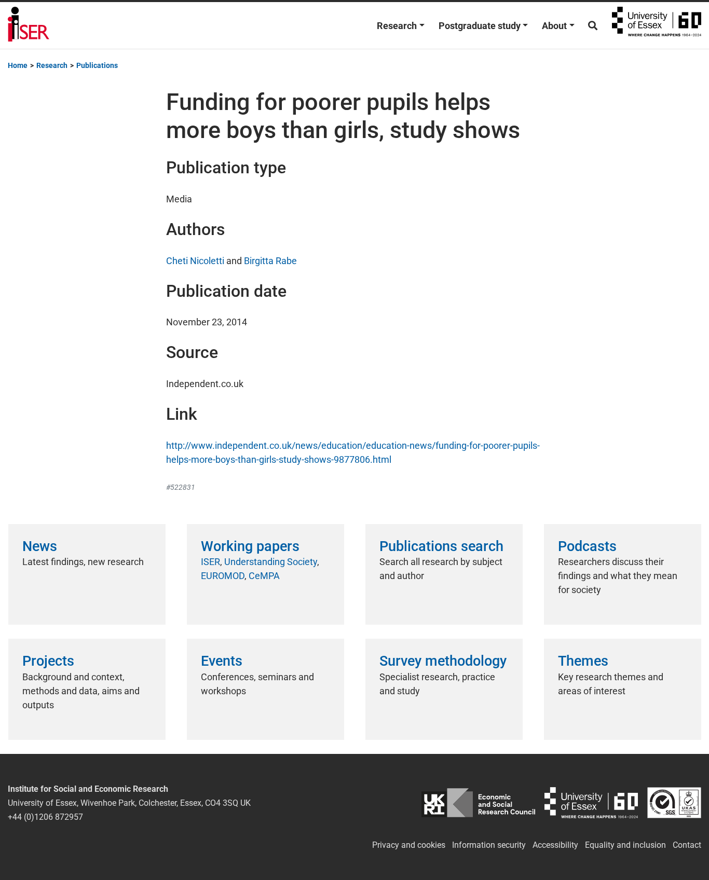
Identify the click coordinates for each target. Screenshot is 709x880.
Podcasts (587, 546)
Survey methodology (443, 661)
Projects (48, 661)
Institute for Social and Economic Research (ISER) (28, 25)
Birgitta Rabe (270, 260)
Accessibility (555, 845)
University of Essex (656, 25)
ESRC (478, 802)
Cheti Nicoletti (195, 260)
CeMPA (264, 575)
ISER (210, 561)
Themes (583, 661)
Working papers (250, 546)
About (554, 25)
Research (397, 25)
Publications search (441, 546)
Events (221, 661)
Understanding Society (270, 561)
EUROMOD (222, 575)
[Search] (593, 25)
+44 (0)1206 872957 (45, 817)
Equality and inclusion (625, 845)
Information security (489, 845)
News (39, 546)
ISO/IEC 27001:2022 (674, 802)
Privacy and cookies (408, 845)
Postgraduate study (480, 25)
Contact (687, 845)
